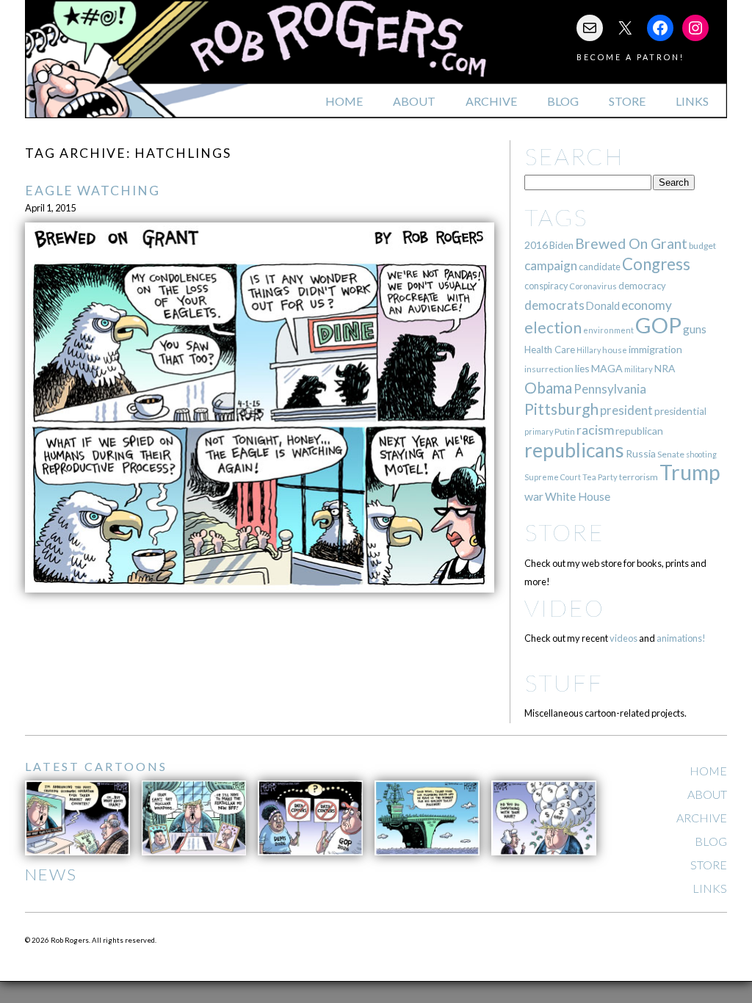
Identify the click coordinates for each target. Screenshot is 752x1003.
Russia (641, 453)
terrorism (638, 476)
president (626, 410)
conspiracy (546, 286)
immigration (655, 349)
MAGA (607, 368)
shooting (701, 454)
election (553, 327)
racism (595, 430)
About (414, 101)
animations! (681, 638)
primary (538, 431)
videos (623, 638)
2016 (536, 245)
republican (639, 430)
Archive (491, 101)
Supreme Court (552, 477)
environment (608, 330)
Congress (656, 264)
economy (646, 305)
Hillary (588, 350)
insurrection (549, 368)
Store (627, 101)
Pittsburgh (561, 409)
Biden (561, 245)
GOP (658, 325)
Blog (563, 101)
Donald (603, 306)
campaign (550, 265)
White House (577, 496)
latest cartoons (96, 766)
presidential (680, 411)
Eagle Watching (92, 190)
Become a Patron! (630, 57)
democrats (554, 305)
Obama (548, 388)
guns (694, 329)
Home (344, 101)
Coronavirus (593, 286)
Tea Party (600, 477)
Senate (670, 454)
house (614, 350)
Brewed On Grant (631, 243)
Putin (564, 431)
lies (582, 368)
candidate (600, 266)
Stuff (563, 682)
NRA (664, 368)
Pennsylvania (610, 389)
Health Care (549, 349)
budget (702, 245)
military (638, 369)
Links (692, 101)
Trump (689, 472)
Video (564, 607)
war (533, 496)
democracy (642, 286)
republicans (574, 450)
